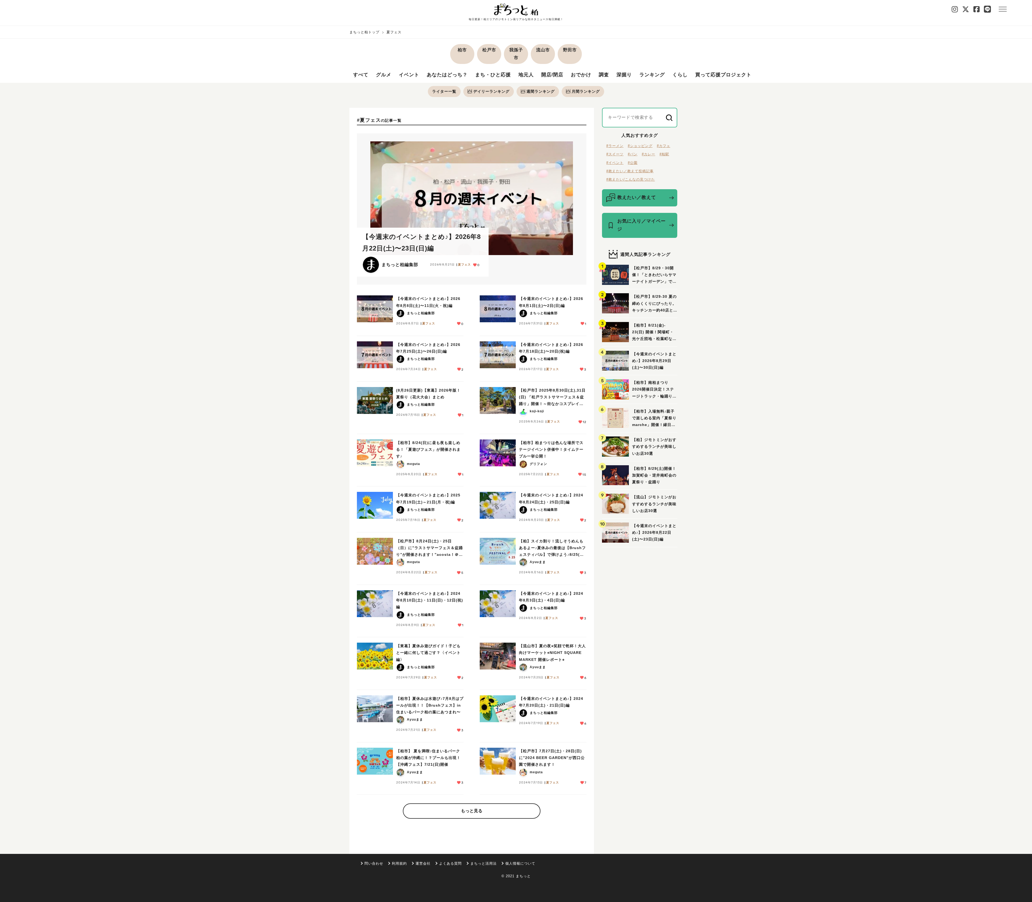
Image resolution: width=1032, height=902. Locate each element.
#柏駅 (664, 154)
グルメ (383, 74)
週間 (540, 91)
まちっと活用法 (483, 863)
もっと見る (471, 810)
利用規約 (399, 863)
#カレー (648, 154)
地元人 (526, 74)
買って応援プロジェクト (723, 74)
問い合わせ (373, 863)
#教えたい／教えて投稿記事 (630, 171)
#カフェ (663, 146)
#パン (632, 154)
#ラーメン (615, 146)
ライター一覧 (444, 91)
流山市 (543, 50)
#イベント (615, 163)
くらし (680, 74)
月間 (586, 91)
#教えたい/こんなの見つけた (630, 179)
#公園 (632, 163)
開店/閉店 (552, 74)
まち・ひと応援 (493, 74)
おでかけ (581, 74)
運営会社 (423, 863)
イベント (409, 74)
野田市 (570, 50)
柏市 (462, 50)
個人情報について (520, 863)
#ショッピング (640, 146)
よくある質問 (450, 863)
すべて (360, 74)
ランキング (652, 74)
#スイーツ (615, 154)
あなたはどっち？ (447, 74)
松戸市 (489, 50)
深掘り (624, 74)
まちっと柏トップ (364, 32)
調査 (604, 74)
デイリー (491, 91)
